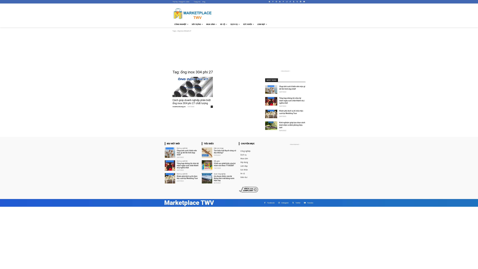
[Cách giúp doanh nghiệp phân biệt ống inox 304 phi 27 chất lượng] (193, 87)
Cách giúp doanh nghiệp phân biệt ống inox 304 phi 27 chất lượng (192, 102)
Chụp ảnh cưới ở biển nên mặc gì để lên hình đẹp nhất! (187, 153)
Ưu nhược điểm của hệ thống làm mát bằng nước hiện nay (224, 178)
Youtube (310, 203)
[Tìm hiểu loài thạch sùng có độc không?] (207, 152)
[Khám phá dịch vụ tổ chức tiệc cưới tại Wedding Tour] (271, 114)
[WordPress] (300, 1)
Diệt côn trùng (218, 148)
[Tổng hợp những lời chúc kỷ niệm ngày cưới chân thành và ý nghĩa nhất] (271, 101)
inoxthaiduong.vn (179, 106)
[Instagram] (276, 1)
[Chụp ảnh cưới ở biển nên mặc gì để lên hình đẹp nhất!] (271, 89)
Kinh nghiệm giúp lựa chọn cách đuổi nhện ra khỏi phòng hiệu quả (292, 125)
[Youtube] (304, 1)
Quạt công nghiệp (220, 173)
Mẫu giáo (217, 161)
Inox (174, 96)
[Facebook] (272, 1)
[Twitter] (297, 1)
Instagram (285, 203)
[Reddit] (286, 1)
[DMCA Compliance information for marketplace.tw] (248, 192)
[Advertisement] (239, 51)
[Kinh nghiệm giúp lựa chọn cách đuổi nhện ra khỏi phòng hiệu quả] (271, 125)
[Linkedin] (279, 1)
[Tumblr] (293, 1)
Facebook (271, 203)
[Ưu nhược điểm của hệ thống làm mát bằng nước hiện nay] (207, 178)
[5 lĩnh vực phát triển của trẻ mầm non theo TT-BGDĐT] (207, 165)
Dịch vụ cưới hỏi (182, 148)
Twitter (298, 203)
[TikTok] (290, 1)
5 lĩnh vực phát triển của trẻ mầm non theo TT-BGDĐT (225, 164)
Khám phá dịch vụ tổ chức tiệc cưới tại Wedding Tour (187, 177)
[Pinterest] (283, 1)
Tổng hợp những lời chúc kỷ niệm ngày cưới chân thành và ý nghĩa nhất (291, 100)
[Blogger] (269, 1)
